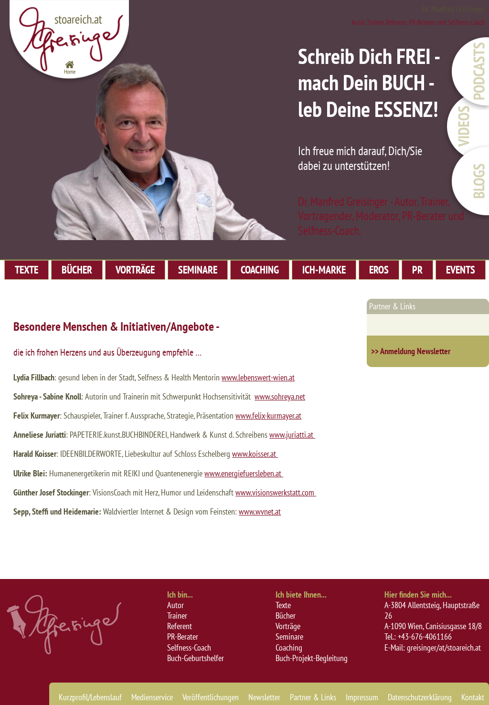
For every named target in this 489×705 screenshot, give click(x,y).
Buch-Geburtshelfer (195, 657)
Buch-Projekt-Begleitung (312, 657)
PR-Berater (182, 636)
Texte (283, 605)
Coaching (289, 647)
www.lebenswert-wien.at (258, 377)
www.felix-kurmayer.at (268, 415)
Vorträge (288, 626)
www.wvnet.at (260, 511)
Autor (175, 605)
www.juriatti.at (292, 434)
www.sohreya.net (280, 396)
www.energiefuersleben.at (242, 473)
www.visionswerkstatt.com (275, 492)
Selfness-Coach (189, 647)
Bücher (286, 615)
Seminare (289, 636)
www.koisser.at (255, 453)
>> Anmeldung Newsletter (410, 351)
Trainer (177, 615)
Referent (179, 626)
